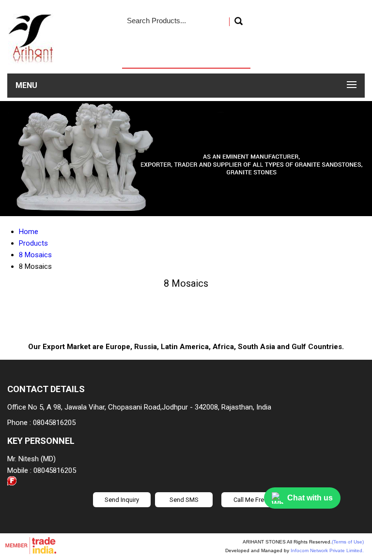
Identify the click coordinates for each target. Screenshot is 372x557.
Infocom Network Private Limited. (327, 550)
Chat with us (310, 498)
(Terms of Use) (348, 541)
